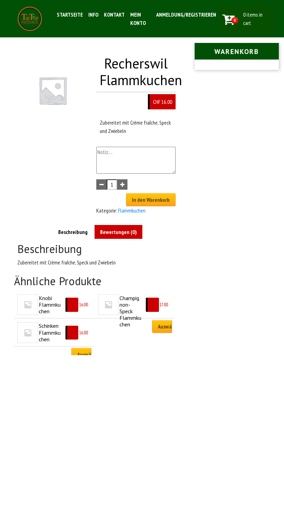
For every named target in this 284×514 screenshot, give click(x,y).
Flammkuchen (131, 210)
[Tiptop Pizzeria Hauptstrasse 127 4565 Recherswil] (30, 18)
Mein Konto (138, 18)
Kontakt (114, 14)
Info (93, 14)
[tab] (73, 232)
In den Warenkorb (151, 199)
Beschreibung (73, 231)
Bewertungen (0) (118, 231)
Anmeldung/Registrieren (186, 14)
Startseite (70, 14)
